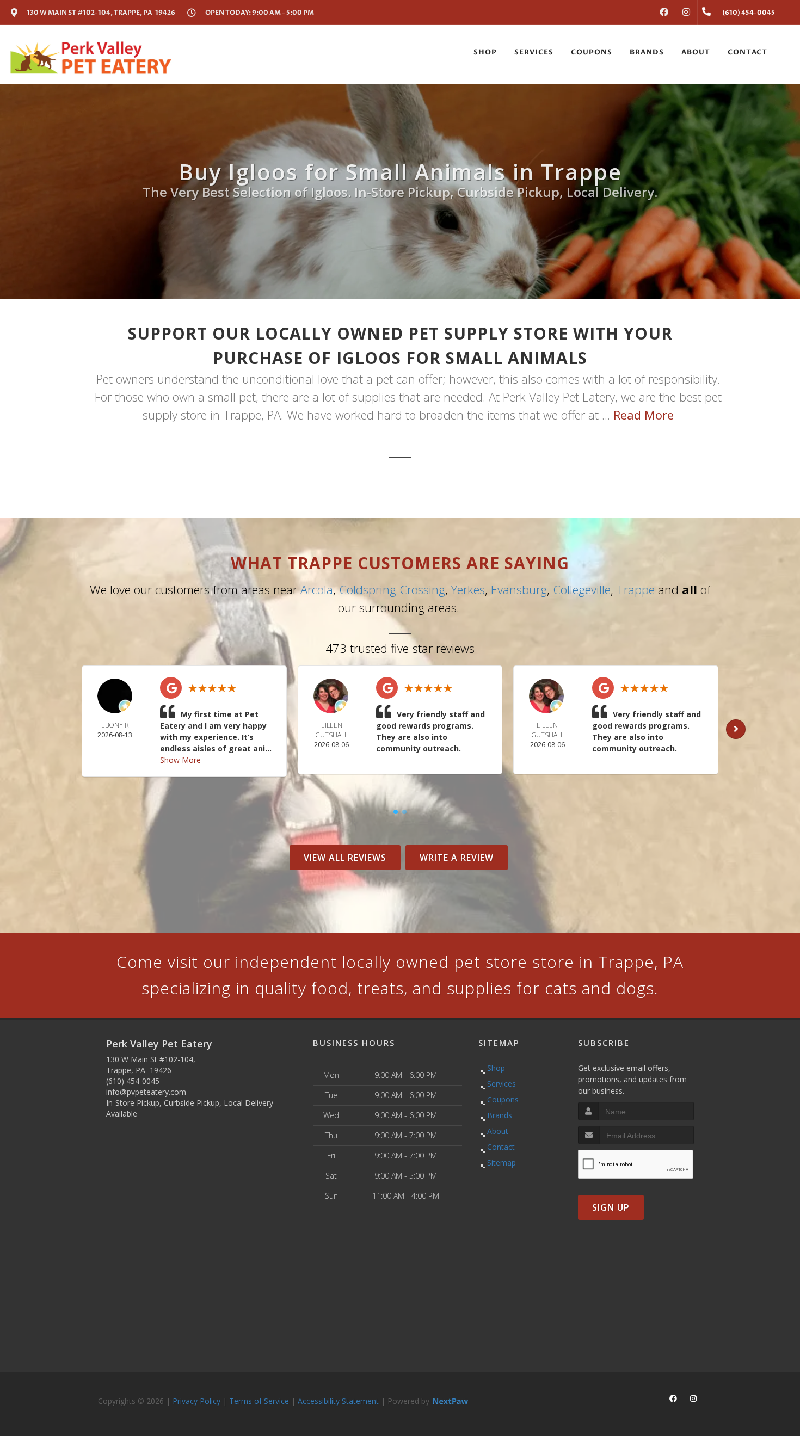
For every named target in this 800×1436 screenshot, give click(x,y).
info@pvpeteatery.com (146, 1092)
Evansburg (519, 589)
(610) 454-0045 (132, 1081)
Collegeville (582, 589)
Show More (180, 760)
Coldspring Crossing (392, 589)
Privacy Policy (196, 1401)
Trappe (636, 589)
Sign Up (611, 1207)
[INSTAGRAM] (686, 12)
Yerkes (468, 589)
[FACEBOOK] (664, 12)
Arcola (316, 589)
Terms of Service (259, 1401)
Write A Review (457, 858)
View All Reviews (345, 858)
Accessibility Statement (338, 1401)
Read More (643, 414)
